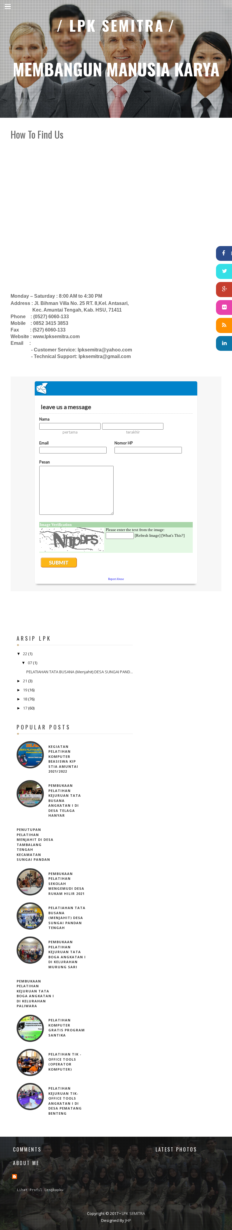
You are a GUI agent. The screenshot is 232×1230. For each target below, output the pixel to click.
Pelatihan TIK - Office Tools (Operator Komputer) (64, 1061)
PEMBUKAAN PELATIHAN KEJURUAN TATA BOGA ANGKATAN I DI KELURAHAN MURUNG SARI (67, 954)
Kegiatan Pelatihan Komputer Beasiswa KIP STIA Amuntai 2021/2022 (63, 759)
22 (25, 653)
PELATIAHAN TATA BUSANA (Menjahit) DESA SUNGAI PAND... (79, 671)
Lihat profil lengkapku (40, 1190)
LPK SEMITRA (116, 25)
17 (25, 708)
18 (25, 699)
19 (25, 690)
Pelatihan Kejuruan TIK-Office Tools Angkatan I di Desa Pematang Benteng (65, 1101)
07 (30, 662)
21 (25, 681)
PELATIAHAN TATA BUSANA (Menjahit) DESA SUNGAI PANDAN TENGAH (66, 917)
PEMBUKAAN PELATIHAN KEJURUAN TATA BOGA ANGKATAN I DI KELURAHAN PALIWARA (35, 993)
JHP (128, 1220)
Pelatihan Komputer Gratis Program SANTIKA (66, 1027)
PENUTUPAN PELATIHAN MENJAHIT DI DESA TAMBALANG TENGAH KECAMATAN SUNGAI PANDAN (35, 844)
